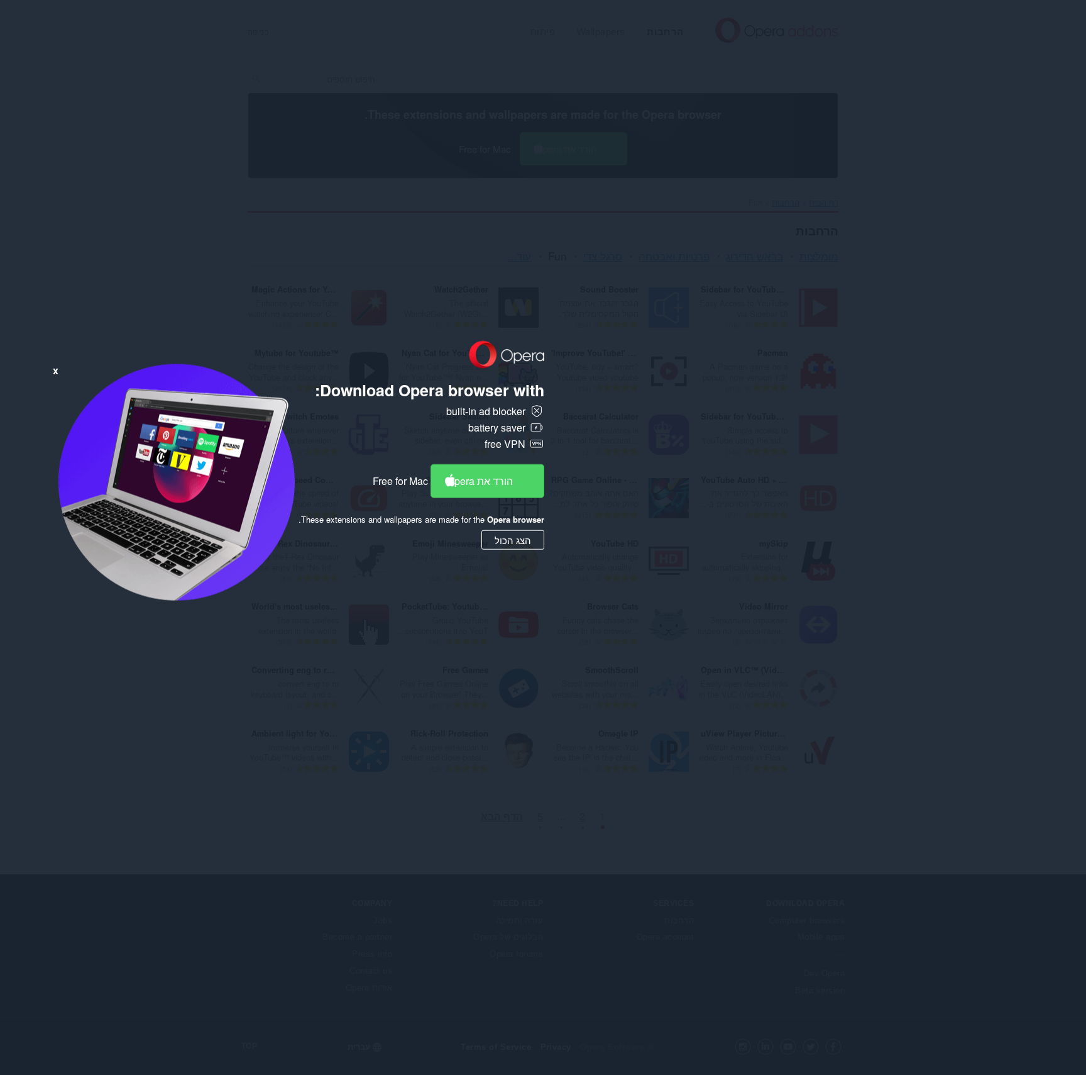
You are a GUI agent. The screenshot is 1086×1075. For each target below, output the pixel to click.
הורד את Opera (480, 480)
